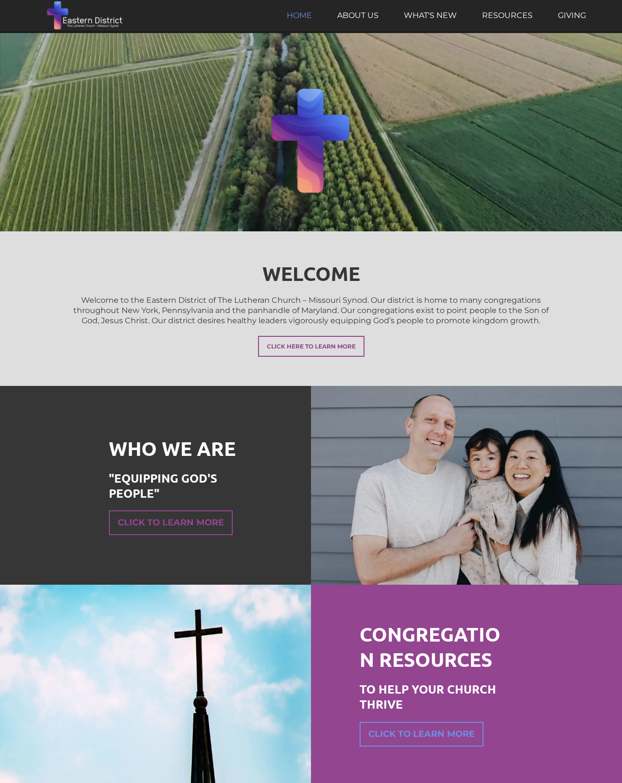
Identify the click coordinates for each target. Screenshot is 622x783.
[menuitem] (299, 15)
